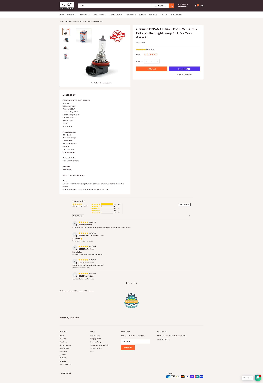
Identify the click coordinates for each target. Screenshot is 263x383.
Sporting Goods (115, 14)
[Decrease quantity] (146, 61)
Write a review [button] (184, 204)
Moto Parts (83, 14)
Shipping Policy (95, 339)
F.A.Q (92, 351)
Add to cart (152, 69)
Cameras (142, 14)
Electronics (130, 14)
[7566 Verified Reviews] (131, 308)
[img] (83, 222)
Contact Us (153, 14)
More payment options (184, 74)
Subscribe (128, 348)
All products (68, 21)
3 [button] (131, 283)
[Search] (171, 5)
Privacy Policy (95, 335)
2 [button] (129, 283)
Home (62, 14)
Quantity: (139, 61)
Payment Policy (95, 342)
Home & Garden (98, 14)
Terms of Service (96, 348)
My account (182, 7)
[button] (141, 49)
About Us (163, 14)
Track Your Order (176, 14)
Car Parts (70, 14)
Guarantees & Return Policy (99, 345)
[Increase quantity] (157, 61)
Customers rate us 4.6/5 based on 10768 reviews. (76, 291)
